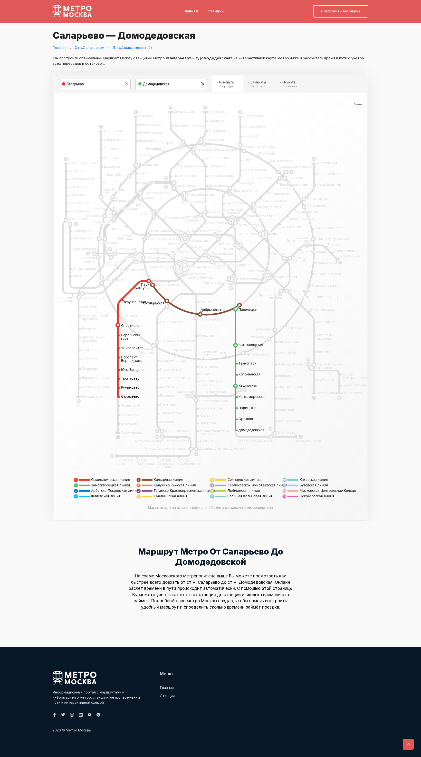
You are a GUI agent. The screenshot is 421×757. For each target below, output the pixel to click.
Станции (216, 11)
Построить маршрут (341, 11)
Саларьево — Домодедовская (124, 35)
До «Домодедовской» (132, 47)
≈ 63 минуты (225, 84)
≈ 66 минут (288, 84)
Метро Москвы (78, 730)
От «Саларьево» (89, 47)
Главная (190, 11)
